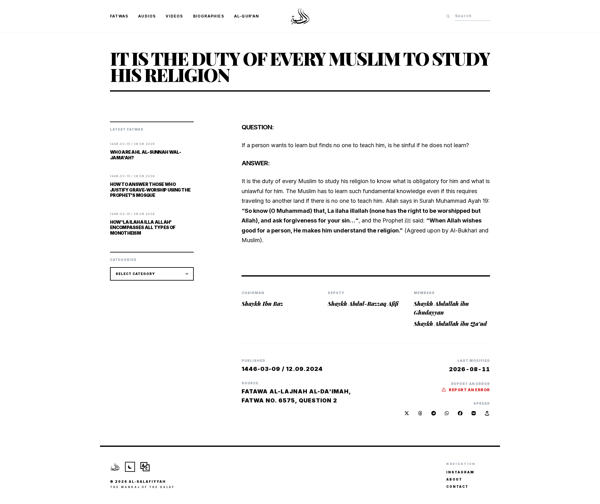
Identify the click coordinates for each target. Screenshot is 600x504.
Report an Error (469, 389)
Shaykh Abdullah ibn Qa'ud (450, 323)
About (454, 479)
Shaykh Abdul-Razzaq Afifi (363, 303)
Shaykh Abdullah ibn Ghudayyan (441, 308)
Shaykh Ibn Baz (262, 303)
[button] (487, 413)
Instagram (460, 472)
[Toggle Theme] (130, 467)
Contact (457, 486)
